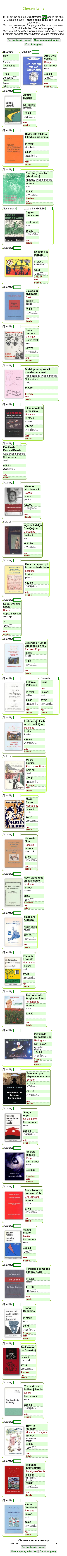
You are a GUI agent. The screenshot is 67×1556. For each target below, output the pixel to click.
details (47, 86)
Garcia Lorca (30, 1119)
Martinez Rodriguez (36, 1432)
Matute (27, 1236)
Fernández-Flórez (36, 766)
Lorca (44, 688)
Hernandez (32, 805)
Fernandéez (32, 1001)
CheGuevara (32, 1197)
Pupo (38, 649)
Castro (29, 297)
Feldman (29, 884)
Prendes (29, 1510)
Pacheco (29, 727)
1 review (30, 198)
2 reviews (28, 903)
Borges (30, 1158)
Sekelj (27, 1393)
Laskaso (30, 571)
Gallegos (31, 336)
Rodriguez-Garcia (35, 1471)
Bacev (6, 610)
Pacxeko (29, 649)
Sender (30, 1079)
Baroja (48, 62)
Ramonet (30, 414)
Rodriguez (40, 1040)
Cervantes (29, 531)
